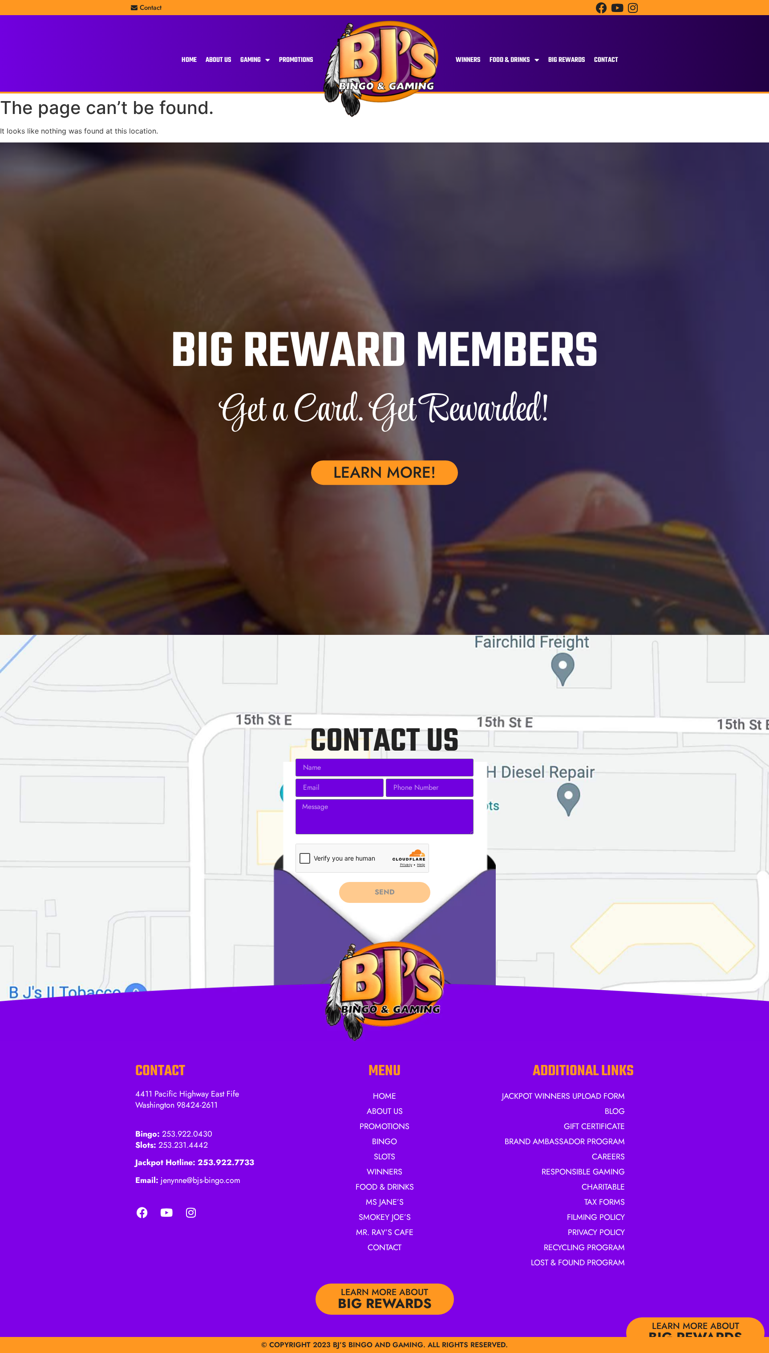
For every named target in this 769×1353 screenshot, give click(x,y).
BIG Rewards (566, 60)
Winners (468, 60)
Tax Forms (604, 1202)
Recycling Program (584, 1247)
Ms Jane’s (385, 1202)
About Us (218, 60)
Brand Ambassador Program (565, 1141)
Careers (608, 1156)
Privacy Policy (596, 1232)
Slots (384, 1156)
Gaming (250, 60)
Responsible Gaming (583, 1172)
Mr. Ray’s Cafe (384, 1232)
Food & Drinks (510, 60)
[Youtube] (617, 7)
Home (189, 60)
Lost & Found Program (578, 1262)
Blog (615, 1111)
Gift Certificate (594, 1126)
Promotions (296, 60)
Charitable (603, 1187)
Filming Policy (596, 1217)
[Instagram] (632, 7)
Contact (606, 60)
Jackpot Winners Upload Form (563, 1096)
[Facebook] (601, 7)
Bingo (384, 1141)
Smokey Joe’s (385, 1217)
